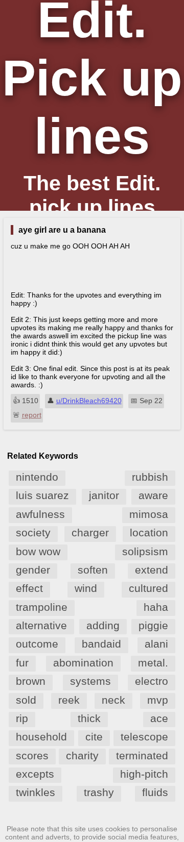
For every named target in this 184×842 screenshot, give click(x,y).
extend (151, 570)
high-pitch (144, 774)
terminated (142, 755)
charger (90, 532)
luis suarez (42, 495)
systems (90, 681)
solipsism (145, 551)
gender (33, 570)
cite (94, 736)
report (31, 415)
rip (22, 718)
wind (86, 588)
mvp (157, 700)
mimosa (148, 514)
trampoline (41, 607)
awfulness (40, 514)
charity (82, 755)
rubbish (150, 477)
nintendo (37, 477)
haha (156, 607)
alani (156, 644)
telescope (144, 736)
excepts (35, 774)
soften (93, 570)
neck (113, 700)
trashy (99, 792)
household (41, 736)
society (33, 532)
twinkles (35, 792)
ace (159, 718)
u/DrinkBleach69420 (89, 401)
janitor (104, 495)
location (149, 532)
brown (30, 681)
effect (29, 588)
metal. (153, 662)
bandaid (101, 644)
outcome (37, 644)
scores (32, 755)
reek (69, 700)
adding (103, 625)
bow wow (38, 551)
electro (151, 681)
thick (89, 718)
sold (26, 700)
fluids (155, 792)
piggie (153, 625)
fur (22, 662)
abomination (83, 662)
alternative (41, 625)
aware (153, 495)
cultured (148, 588)
